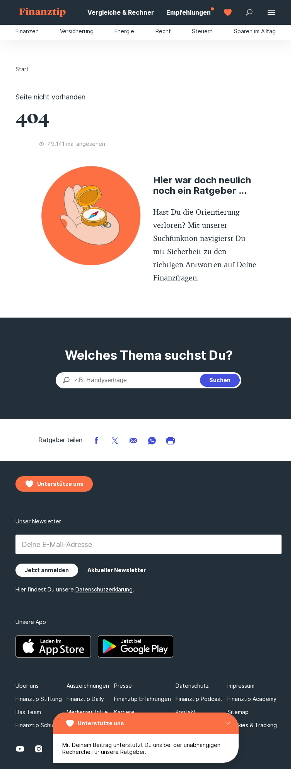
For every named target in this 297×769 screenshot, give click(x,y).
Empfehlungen (188, 12)
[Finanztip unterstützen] (227, 12)
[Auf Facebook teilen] (96, 440)
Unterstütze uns (101, 723)
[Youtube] (20, 749)
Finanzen (27, 31)
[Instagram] (38, 749)
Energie (124, 31)
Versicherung (77, 31)
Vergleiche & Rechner (120, 12)
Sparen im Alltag (255, 31)
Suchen (219, 380)
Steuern (202, 31)
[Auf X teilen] (114, 440)
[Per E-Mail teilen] (133, 440)
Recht (163, 31)
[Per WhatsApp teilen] (152, 440)
